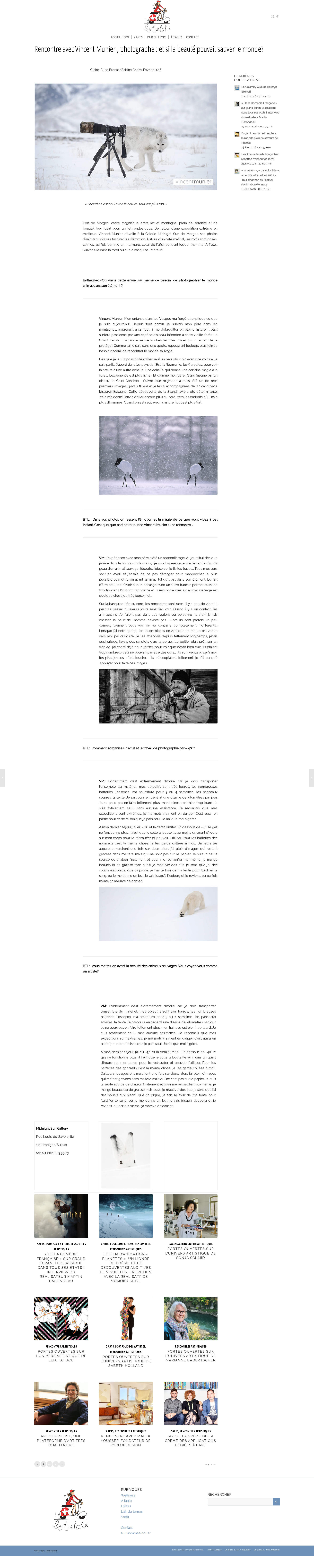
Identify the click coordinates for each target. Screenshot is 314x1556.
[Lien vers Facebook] (277, 16)
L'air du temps (132, 1511)
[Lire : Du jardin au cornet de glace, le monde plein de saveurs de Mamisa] (237, 134)
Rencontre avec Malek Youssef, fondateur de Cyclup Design (126, 1440)
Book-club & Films (57, 1244)
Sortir (125, 1517)
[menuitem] (120, 37)
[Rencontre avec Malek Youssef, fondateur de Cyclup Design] (126, 1403)
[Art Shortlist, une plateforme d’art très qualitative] (61, 1403)
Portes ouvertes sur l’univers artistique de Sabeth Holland (126, 1361)
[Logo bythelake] (157, 16)
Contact (127, 1528)
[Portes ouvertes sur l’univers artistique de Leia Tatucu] (61, 1318)
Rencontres (142, 1244)
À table (126, 1501)
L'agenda (174, 1244)
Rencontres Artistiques (125, 1249)
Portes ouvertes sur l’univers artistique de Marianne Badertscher (190, 1355)
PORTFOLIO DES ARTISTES (130, 1346)
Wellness (128, 1495)
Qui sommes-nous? (136, 1533)
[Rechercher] (203, 37)
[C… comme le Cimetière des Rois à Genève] (311, 778)
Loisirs (126, 1506)
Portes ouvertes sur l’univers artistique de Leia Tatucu (61, 1355)
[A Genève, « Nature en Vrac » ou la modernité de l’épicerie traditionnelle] (2, 778)
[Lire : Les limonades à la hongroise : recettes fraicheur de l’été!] (237, 155)
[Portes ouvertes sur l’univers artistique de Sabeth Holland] (126, 1318)
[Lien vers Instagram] (272, 16)
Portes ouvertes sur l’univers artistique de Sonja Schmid (190, 1253)
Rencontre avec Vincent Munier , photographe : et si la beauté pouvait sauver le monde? (148, 48)
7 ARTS (40, 1244)
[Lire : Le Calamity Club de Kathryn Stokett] (237, 88)
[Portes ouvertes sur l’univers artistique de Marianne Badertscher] (191, 1318)
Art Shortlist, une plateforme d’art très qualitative (61, 1440)
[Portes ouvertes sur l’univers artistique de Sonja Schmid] (191, 1216)
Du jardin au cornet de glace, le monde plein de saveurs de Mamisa (259, 138)
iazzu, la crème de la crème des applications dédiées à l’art (190, 1440)
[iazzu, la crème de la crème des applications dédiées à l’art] (191, 1403)
